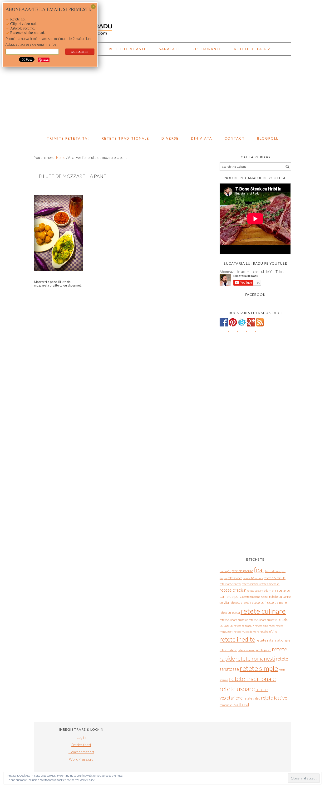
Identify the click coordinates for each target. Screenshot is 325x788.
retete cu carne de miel (260, 590)
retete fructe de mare (246, 631)
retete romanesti (255, 658)
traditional (240, 704)
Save (46, 60)
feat (259, 570)
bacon (223, 571)
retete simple (259, 668)
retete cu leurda (230, 612)
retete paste (263, 650)
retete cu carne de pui (255, 596)
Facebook (255, 294)
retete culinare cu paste (234, 620)
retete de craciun (244, 625)
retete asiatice (250, 584)
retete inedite (237, 639)
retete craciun (233, 590)
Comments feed (81, 752)
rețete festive (274, 697)
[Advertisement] (162, 93)
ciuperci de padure (240, 571)
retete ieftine (268, 631)
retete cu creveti (240, 602)
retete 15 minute (275, 578)
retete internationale (273, 640)
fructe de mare (273, 571)
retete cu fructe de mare (268, 602)
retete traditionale (252, 678)
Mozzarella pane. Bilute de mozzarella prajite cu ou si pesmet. (58, 283)
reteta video (234, 578)
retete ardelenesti (230, 583)
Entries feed (81, 745)
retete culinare (263, 611)
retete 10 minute (253, 578)
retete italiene (228, 650)
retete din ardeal (265, 625)
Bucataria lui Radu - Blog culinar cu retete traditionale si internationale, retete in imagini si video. (162, 19)
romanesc (226, 705)
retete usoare (237, 689)
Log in (81, 737)
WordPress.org (81, 759)
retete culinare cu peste (263, 620)
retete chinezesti (269, 584)
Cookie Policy (86, 780)
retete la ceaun (247, 650)
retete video (251, 698)
